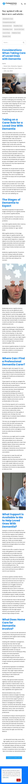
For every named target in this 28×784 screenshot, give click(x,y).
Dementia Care (7, 26)
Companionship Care (9, 22)
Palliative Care (16, 33)
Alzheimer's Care (8, 19)
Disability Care (18, 26)
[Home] (9, 4)
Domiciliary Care (7, 29)
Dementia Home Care (14, 757)
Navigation (25, 3)
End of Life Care (19, 29)
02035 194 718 (22, 4)
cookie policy (6, 777)
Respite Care (6, 36)
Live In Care (6, 33)
